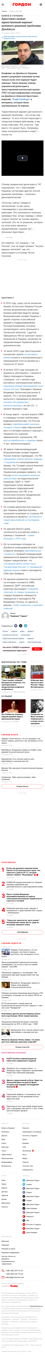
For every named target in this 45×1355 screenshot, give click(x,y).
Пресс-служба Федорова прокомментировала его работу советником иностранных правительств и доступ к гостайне (24, 897)
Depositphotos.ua (36, 1306)
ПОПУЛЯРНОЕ (9, 862)
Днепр (4, 1199)
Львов (4, 1184)
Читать (37, 649)
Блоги (24, 1139)
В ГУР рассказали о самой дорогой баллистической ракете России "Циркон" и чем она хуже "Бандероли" (22, 1005)
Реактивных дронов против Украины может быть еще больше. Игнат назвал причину (21, 1015)
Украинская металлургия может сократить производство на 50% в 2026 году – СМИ (20, 1023)
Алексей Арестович (34, 642)
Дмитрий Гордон (33, 1180)
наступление (25, 635)
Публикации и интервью (31, 1132)
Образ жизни (7, 1154)
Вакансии (5, 1241)
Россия (5, 631)
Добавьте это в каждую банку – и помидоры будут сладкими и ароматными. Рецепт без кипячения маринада (25, 1070)
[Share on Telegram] (25, 626)
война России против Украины (13, 638)
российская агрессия (10, 635)
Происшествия (7, 1158)
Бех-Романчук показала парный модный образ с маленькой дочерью (12, 716)
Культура (5, 1147)
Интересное (6, 1166)
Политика (5, 1132)
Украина (14, 631)
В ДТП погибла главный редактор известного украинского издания (21, 1059)
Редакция (5, 1245)
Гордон (4, 11)
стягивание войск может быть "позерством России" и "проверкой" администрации (23, 567)
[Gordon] (22, 5)
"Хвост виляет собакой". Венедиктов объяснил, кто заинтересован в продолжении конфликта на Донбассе (13, 684)
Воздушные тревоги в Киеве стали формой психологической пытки (21, 751)
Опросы (25, 1162)
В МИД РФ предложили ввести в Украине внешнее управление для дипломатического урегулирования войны (25, 884)
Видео (24, 1158)
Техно (4, 1151)
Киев (3, 1180)
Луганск (5, 1207)
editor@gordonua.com (14, 1277)
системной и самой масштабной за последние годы (22, 520)
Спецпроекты (27, 1170)
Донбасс (31, 631)
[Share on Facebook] (15, 626)
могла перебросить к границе (19, 440)
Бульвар (7, 696)
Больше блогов (22, 786)
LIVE (24, 1147)
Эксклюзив (26, 1151)
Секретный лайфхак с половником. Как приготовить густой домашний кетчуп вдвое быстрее (23, 1096)
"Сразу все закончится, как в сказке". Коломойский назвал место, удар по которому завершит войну (23, 922)
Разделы (25, 1123)
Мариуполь (6, 1203)
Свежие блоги (10, 735)
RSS (27, 1220)
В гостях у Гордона (29, 1135)
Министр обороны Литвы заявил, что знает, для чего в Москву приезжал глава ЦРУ (21, 1041)
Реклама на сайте (8, 1249)
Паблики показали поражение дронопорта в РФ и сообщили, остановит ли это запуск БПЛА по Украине (22, 995)
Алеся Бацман (31, 1208)
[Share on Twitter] (20, 626)
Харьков (5, 1195)
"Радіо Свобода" (21, 99)
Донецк (5, 1192)
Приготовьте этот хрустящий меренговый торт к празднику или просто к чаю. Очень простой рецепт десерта (25, 1108)
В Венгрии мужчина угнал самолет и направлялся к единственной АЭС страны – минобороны (24, 910)
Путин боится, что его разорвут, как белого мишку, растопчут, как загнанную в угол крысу (22, 740)
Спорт (4, 1143)
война (22, 631)
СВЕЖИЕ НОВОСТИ (11, 943)
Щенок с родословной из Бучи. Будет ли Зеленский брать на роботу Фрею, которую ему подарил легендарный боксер (24, 1083)
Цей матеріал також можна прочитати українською (20, 37)
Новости (5, 1123)
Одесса (4, 1188)
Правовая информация (10, 1252)
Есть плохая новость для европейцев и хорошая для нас (18, 760)
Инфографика (7, 1162)
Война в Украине (16, 11)
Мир (3, 1139)
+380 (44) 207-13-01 (14, 1270)
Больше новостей (22, 1047)
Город (4, 1175)
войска (22, 642)
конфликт (30, 638)
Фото (24, 1154)
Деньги (4, 1135)
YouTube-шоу (27, 1166)
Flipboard (29, 1216)
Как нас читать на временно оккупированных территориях (8, 1260)
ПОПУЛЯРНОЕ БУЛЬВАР (14, 1053)
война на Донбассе (9, 642)
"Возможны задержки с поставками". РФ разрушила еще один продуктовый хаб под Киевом (20, 975)
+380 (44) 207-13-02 (14, 1274)
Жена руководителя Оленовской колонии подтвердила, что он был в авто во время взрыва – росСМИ (19, 964)
